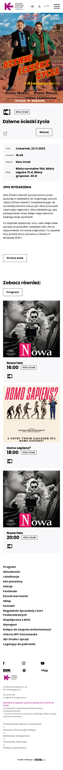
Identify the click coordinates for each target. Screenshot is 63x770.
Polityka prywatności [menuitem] (14, 747)
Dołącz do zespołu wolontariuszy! (27, 629)
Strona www (15, 258)
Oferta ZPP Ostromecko (20, 634)
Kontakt (9, 606)
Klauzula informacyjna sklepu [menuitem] (19, 729)
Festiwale (10, 591)
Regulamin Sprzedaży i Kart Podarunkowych (23, 613)
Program (13, 292)
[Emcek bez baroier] (39, 6)
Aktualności (11, 572)
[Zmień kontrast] (32, 6)
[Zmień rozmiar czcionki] (46, 6)
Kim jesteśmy (12, 581)
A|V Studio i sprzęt (16, 639)
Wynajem (10, 624)
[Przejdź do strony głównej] (14, 6)
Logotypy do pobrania (19, 644)
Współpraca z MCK (16, 620)
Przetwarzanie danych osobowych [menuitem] (22, 724)
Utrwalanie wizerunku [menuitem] (15, 741)
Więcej (44, 132)
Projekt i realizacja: (25, 760)
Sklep (7, 601)
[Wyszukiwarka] (53, 18)
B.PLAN (39, 18)
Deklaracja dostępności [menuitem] (16, 735)
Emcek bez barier (15, 596)
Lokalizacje (11, 576)
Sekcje (8, 586)
